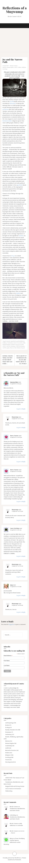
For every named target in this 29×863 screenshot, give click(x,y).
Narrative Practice (10, 750)
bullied (18, 293)
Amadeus (10, 859)
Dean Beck (19, 343)
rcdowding (13, 815)
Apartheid (13, 341)
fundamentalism (6, 344)
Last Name (7, 665)
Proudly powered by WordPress (12, 858)
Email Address (8, 655)
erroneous (5, 109)
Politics (19, 67)
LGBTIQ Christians (10, 346)
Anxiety (8, 341)
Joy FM (12, 101)
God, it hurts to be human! (13, 788)
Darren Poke (14, 382)
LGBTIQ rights (6, 348)
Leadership (8, 745)
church (15, 343)
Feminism (8, 732)
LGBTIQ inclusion (20, 346)
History (4, 67)
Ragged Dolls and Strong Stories (14, 786)
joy (19, 344)
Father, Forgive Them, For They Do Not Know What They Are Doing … (7, 359)
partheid (19, 185)
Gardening (8, 734)
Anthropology (9, 723)
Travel (7, 759)
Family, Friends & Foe (11, 730)
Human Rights (10, 67)
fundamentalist (7, 121)
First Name (7, 660)
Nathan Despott (21, 348)
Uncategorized (9, 762)
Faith (24, 343)
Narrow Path (13, 348)
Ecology (7, 727)
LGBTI (15, 67)
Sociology (4, 69)
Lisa (11, 585)
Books (7, 725)
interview (13, 103)
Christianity (10, 343)
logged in (11, 624)
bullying (4, 343)
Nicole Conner (13, 65)
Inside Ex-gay (14, 344)
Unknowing (8, 791)
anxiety (21, 235)
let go (13, 256)
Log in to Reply (21, 409)
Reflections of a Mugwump (14, 10)
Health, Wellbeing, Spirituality (14, 737)
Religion (24, 67)
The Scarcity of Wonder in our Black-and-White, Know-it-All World (21, 359)
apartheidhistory (20, 341)
